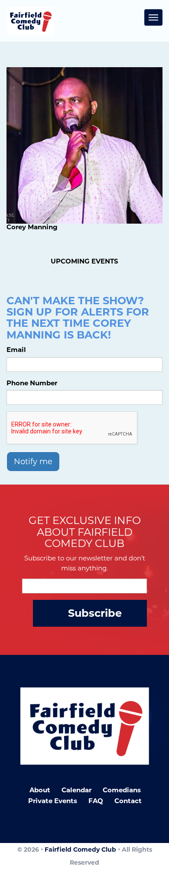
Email (16, 349)
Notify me (33, 461)
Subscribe (95, 613)
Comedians (122, 790)
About (39, 790)
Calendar (76, 790)
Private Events (52, 801)
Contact (128, 801)
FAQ (95, 801)
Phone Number (31, 383)
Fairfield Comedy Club (80, 849)
